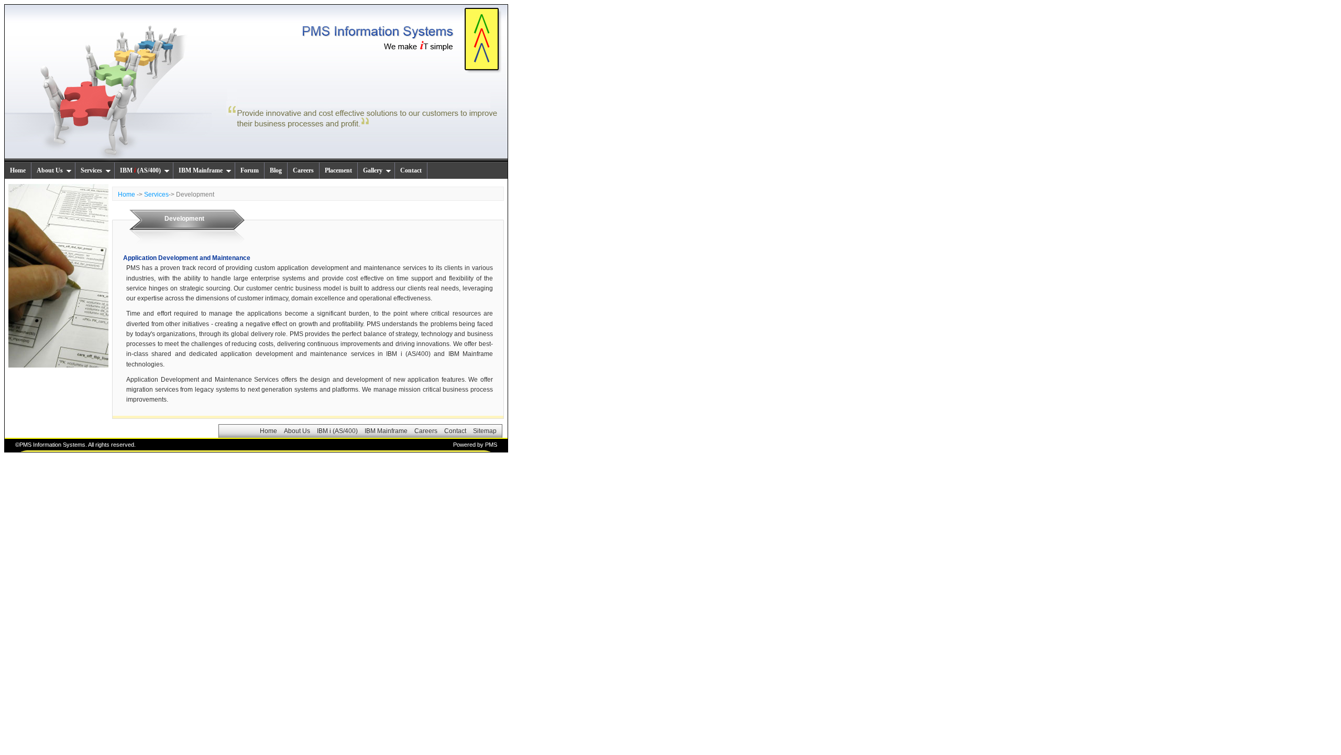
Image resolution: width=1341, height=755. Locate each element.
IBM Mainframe (201, 170)
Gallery (372, 170)
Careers (303, 170)
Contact (411, 170)
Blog (276, 170)
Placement (338, 170)
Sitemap (485, 431)
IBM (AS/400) (140, 170)
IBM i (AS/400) (337, 431)
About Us (50, 170)
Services (91, 170)
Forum (249, 170)
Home (18, 170)
